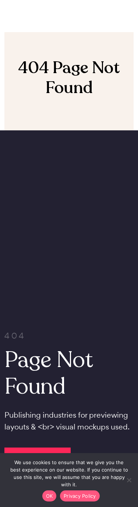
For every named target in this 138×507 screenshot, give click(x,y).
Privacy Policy (80, 496)
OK (49, 496)
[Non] (128, 480)
